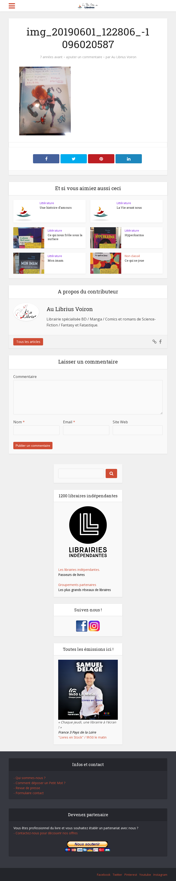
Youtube (145, 875)
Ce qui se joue (134, 260)
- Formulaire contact (29, 793)
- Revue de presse (27, 788)
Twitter (117, 875)
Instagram (160, 875)
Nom (19, 421)
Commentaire (25, 376)
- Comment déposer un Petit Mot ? (39, 783)
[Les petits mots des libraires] (88, 5)
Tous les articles (28, 341)
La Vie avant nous (129, 207)
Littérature (47, 203)
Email (69, 421)
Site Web (120, 421)
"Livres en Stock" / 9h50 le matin (82, 737)
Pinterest (130, 875)
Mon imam (55, 260)
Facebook (103, 875)
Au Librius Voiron (123, 57)
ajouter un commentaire (84, 57)
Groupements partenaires (77, 585)
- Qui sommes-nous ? (29, 778)
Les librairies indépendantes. (79, 569)
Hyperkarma (134, 235)
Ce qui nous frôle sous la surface (65, 237)
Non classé (132, 256)
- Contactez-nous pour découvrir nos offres (46, 833)
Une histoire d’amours (56, 207)
